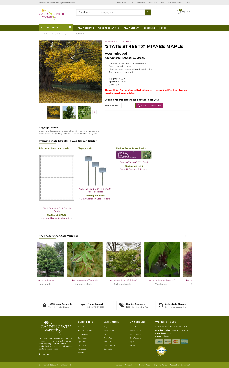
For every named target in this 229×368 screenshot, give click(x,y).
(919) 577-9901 (128, 2)
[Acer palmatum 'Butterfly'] (56, 259)
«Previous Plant (111, 41)
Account (132, 327)
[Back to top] (226, 363)
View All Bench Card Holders (95, 198)
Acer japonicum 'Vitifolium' (95, 280)
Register (132, 345)
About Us (107, 342)
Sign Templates (135, 334)
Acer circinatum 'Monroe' (134, 280)
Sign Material (83, 342)
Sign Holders (82, 338)
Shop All (81, 327)
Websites (81, 353)
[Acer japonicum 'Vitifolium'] (95, 259)
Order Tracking (135, 338)
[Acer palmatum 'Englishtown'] (172, 259)
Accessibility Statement (180, 365)
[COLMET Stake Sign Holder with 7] (95, 168)
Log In (131, 342)
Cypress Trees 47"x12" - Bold (134, 162)
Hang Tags (82, 345)
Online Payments (161, 356)
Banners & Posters (85, 330)
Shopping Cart (135, 330)
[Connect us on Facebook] (40, 354)
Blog (105, 327)
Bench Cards (82, 334)
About (119, 365)
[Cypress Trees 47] (133, 155)
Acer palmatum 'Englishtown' (172, 280)
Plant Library (51, 34)
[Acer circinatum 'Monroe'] (133, 259)
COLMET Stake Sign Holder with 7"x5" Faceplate (95, 190)
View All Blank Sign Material (57, 218)
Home (41, 34)
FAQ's (106, 334)
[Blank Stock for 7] (56, 178)
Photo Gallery (109, 330)
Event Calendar (109, 345)
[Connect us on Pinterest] (44, 354)
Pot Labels (82, 349)
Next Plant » (126, 41)
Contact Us (108, 349)
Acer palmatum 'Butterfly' (57, 280)
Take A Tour (108, 338)
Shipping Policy (160, 365)
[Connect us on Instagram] (49, 354)
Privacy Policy (130, 365)
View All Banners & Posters (133, 169)
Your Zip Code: (112, 106)
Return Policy (145, 365)
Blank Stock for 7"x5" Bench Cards (57, 210)
